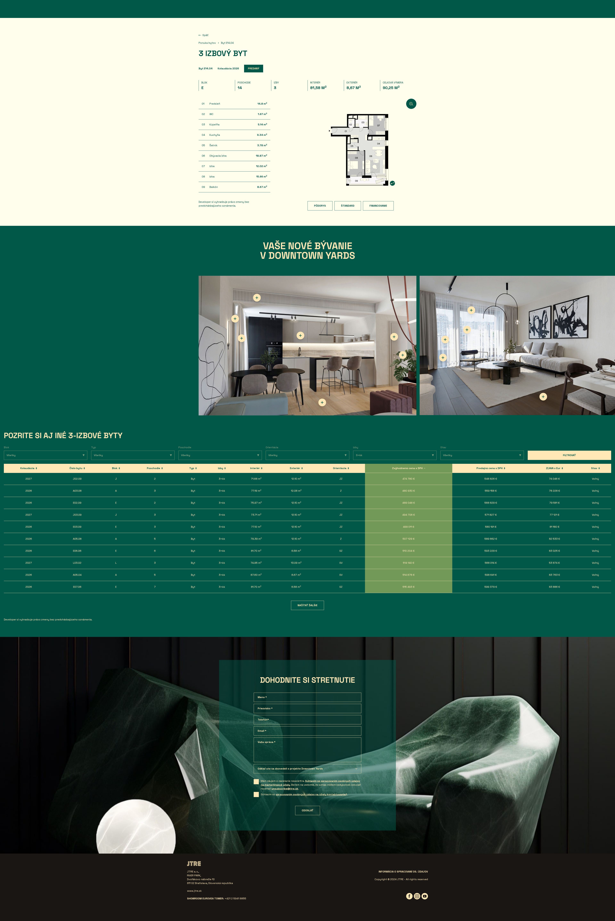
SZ (340, 551)
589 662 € (490, 538)
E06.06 (77, 551)
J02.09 (77, 478)
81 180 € (554, 526)
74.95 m (256, 563)
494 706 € (408, 514)
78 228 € (554, 490)
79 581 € (554, 502)
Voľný (595, 478)
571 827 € (491, 514)
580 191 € (490, 526)
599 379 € (490, 587)
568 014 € (491, 563)
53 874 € (554, 563)
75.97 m (256, 502)
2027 (28, 478)
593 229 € (490, 551)
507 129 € (409, 538)
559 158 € (491, 490)
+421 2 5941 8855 (235, 898)
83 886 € (554, 587)
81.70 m (256, 551)
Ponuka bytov (207, 43)
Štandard (347, 205)
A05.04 (77, 575)
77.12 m (256, 526)
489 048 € (408, 502)
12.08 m (296, 490)
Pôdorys (320, 205)
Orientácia (272, 447)
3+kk (222, 478)
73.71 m (256, 514)
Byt (193, 478)
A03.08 (77, 490)
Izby (355, 447)
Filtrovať (569, 455)
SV (341, 563)
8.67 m (296, 575)
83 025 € (554, 551)
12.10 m (296, 478)
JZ (340, 478)
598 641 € (491, 575)
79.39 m (256, 538)
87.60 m (256, 575)
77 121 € (554, 514)
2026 (28, 490)
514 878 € (409, 575)
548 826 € (490, 478)
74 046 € (554, 478)
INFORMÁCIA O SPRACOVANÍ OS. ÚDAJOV (403, 871)
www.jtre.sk (194, 890)
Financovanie (378, 205)
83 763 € (554, 575)
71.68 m (256, 478)
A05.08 (77, 538)
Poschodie (184, 447)
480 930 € (408, 490)
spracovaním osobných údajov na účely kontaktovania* (311, 794)
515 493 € (409, 587)
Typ (93, 447)
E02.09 (77, 502)
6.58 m (296, 551)
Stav (443, 447)
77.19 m (256, 490)
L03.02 (77, 563)
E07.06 (77, 587)
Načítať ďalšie (307, 605)
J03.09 (77, 514)
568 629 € (490, 502)
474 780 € (408, 478)
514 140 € (408, 563)
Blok (6, 447)
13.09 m (296, 563)
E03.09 (77, 526)
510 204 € (409, 551)
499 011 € (408, 526)
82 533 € (554, 538)
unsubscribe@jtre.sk (284, 788)
